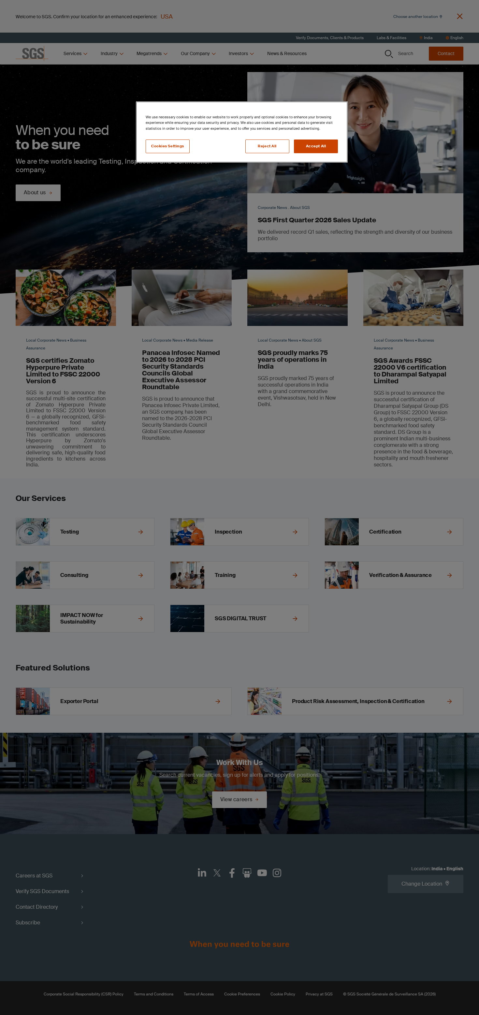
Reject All (267, 146)
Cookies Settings (167, 146)
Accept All (316, 146)
